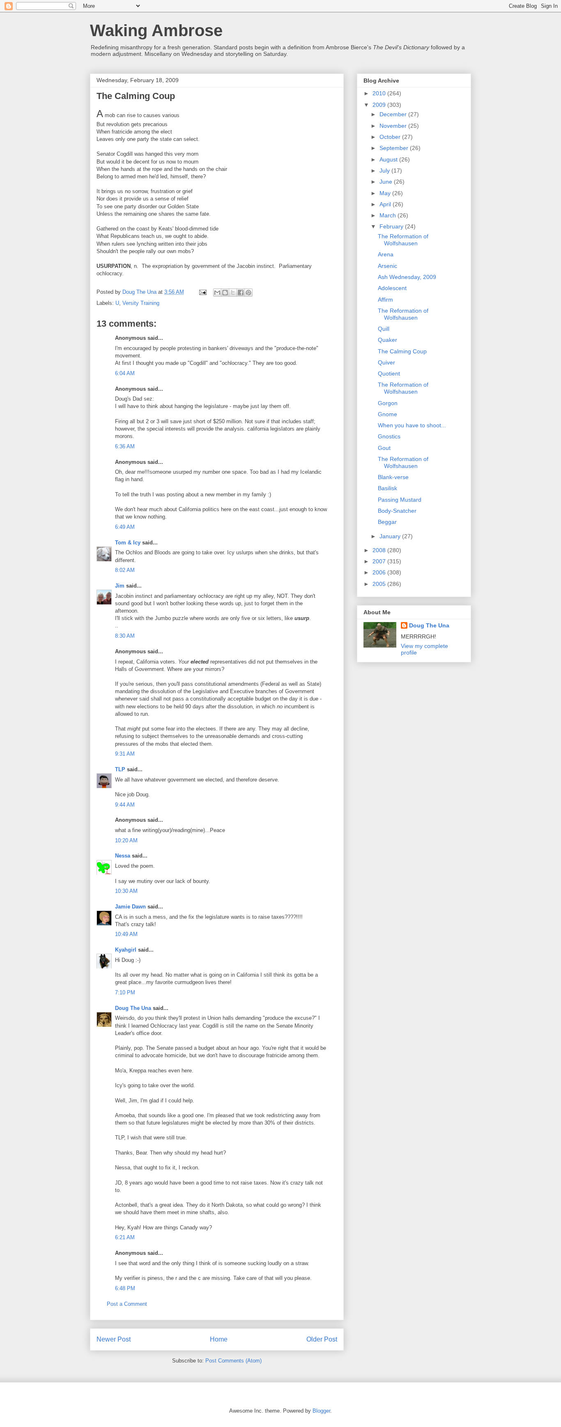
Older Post (321, 1339)
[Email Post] (202, 292)
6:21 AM (125, 1237)
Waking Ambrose (156, 30)
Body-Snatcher (397, 510)
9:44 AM (125, 805)
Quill (383, 328)
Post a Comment (127, 1304)
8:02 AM (125, 570)
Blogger (321, 1411)
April (386, 204)
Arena (385, 254)
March (388, 215)
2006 (379, 572)
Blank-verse (393, 477)
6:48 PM (125, 1288)
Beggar (387, 522)
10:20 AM (126, 840)
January (390, 536)
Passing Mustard (399, 499)
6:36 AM (125, 446)
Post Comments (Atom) (233, 1361)
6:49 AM (125, 527)
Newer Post (114, 1339)
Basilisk (387, 488)
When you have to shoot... (412, 425)
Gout (384, 448)
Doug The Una (133, 1008)
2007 (379, 561)
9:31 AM (125, 754)
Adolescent (392, 288)
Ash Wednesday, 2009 (407, 277)
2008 (379, 550)
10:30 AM (126, 891)
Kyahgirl (125, 950)
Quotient (389, 373)
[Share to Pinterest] (248, 292)
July (385, 170)
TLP (120, 769)
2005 (379, 584)
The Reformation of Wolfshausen (403, 240)
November (393, 125)
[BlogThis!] (225, 292)
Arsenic (387, 266)
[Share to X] (233, 292)
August (389, 159)
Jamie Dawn (130, 907)
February (392, 226)
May (385, 193)
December (393, 114)
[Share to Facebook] (241, 292)
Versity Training (140, 303)
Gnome (387, 414)
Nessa (122, 856)
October (390, 137)
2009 (379, 104)
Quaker (387, 340)
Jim (119, 586)
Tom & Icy (127, 542)
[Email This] (217, 292)
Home (219, 1339)
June (386, 181)
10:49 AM (126, 934)
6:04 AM (125, 373)
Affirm (385, 299)
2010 (379, 93)
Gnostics (389, 436)
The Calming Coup (402, 351)
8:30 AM (125, 636)
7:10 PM (125, 992)
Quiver (386, 362)
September (394, 148)
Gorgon (388, 403)
